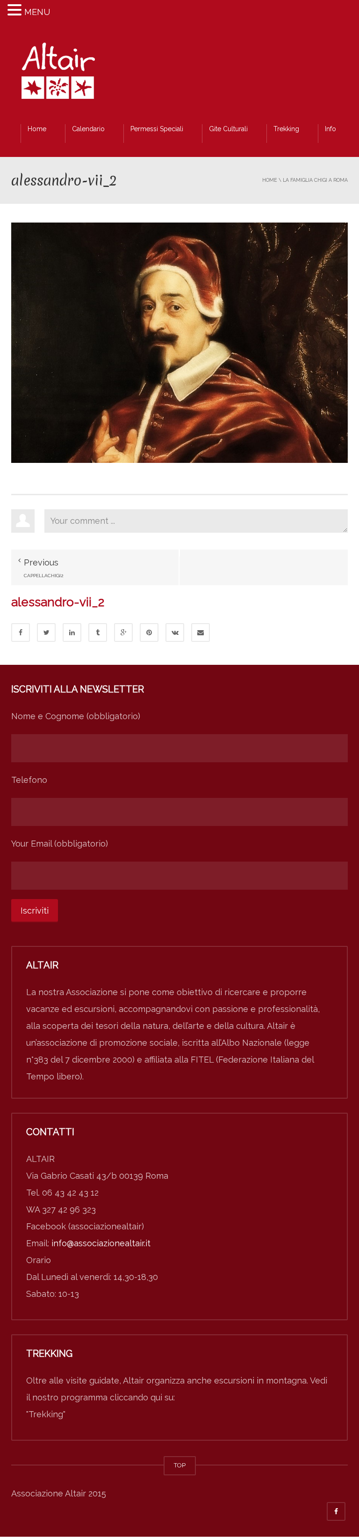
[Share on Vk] (174, 632)
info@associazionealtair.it (101, 1243)
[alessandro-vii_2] (179, 342)
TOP (180, 1465)
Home (37, 129)
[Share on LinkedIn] (72, 632)
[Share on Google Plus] (123, 632)
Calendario (88, 129)
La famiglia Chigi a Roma (315, 180)
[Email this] (200, 632)
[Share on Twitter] (46, 632)
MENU (37, 12)
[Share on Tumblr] (97, 632)
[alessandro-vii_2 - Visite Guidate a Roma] (58, 73)
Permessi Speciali (156, 129)
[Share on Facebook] (20, 632)
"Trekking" (45, 1414)
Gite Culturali (228, 129)
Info (330, 129)
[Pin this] (149, 632)
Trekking (286, 129)
